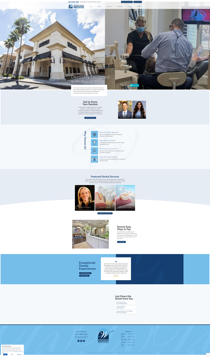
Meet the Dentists (90, 117)
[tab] (101, 281)
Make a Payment (137, 1)
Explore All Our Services (105, 213)
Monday (123, 334)
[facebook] (78, 341)
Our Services (109, 6)
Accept (5, 354)
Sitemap (100, 352)
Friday (122, 345)
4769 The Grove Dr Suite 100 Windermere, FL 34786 (81, 337)
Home (91, 6)
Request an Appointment (127, 1)
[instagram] (84, 341)
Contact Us (139, 6)
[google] (81, 341)
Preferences (19, 354)
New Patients (119, 6)
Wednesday (124, 339)
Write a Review (84, 275)
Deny (12, 354)
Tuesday (123, 336)
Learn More (121, 241)
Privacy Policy (105, 352)
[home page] (76, 6)
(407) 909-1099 (73, 2)
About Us (99, 6)
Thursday (123, 342)
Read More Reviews (85, 273)
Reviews (129, 6)
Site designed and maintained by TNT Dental (115, 352)
